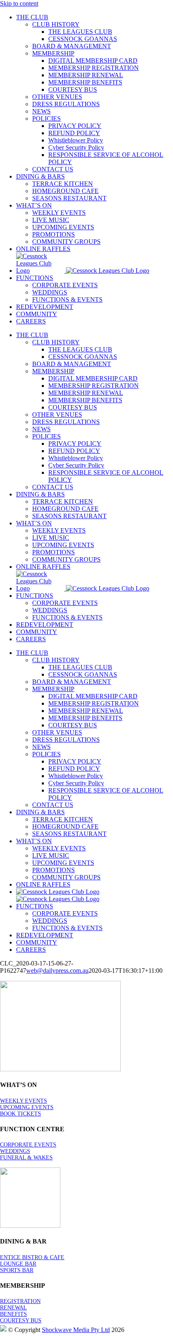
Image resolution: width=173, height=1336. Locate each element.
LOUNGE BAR (18, 1264)
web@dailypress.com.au (57, 970)
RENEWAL (13, 1308)
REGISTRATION (20, 1301)
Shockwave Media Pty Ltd (76, 1329)
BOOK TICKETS (20, 1114)
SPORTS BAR (16, 1270)
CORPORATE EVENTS (28, 1145)
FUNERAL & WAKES (26, 1158)
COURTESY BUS (20, 1320)
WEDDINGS (15, 1151)
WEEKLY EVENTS (23, 1101)
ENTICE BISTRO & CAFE (32, 1257)
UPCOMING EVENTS (27, 1107)
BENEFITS (13, 1314)
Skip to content (19, 3)
